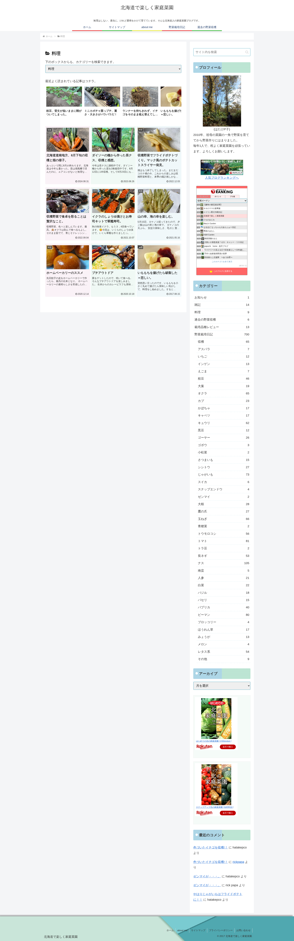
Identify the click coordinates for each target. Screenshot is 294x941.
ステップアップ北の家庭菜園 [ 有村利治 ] (214, 807)
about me (182, 930)
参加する (243, 266)
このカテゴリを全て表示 (222, 262)
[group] (64, 102)
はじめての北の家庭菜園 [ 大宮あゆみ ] (213, 741)
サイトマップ (198, 930)
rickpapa (238, 862)
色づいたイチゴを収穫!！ (210, 847)
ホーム (170, 930)
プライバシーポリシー (221, 930)
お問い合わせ (243, 930)
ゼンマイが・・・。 (207, 876)
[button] (175, 102)
